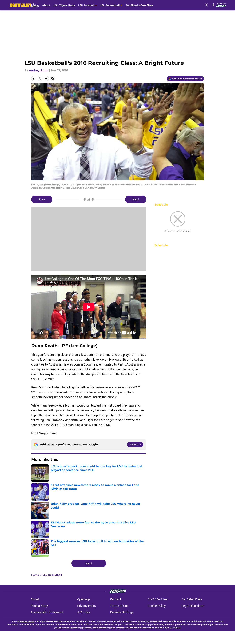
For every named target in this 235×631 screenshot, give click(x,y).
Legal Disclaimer (192, 606)
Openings (83, 599)
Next (135, 199)
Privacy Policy (86, 606)
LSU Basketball (52, 574)
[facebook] (213, 4)
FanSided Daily (191, 599)
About (46, 5)
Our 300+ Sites (157, 599)
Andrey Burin (38, 70)
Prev (42, 199)
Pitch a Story (39, 606)
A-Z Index (83, 612)
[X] (206, 4)
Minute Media (27, 621)
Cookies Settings (121, 612)
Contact (115, 599)
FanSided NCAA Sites (139, 5)
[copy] (52, 78)
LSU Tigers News (64, 5)
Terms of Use (119, 606)
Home (35, 574)
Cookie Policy (156, 606)
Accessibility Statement (47, 612)
